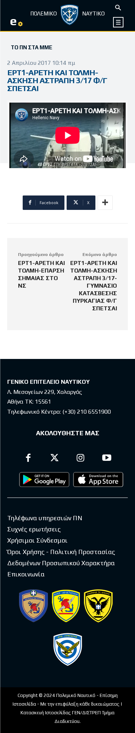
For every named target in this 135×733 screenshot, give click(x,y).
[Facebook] (28, 459)
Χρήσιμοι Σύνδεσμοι (37, 540)
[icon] (118, 22)
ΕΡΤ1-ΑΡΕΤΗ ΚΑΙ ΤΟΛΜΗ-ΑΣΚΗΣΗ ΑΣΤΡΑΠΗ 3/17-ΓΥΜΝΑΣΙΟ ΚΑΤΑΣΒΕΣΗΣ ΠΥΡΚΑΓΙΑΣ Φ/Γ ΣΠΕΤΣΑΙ (93, 286)
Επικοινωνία (26, 574)
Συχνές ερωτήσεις (34, 529)
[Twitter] (54, 459)
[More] (105, 202)
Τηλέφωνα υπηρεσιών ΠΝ (44, 518)
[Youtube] (106, 459)
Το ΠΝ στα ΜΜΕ (31, 47)
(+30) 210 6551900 (86, 411)
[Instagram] (80, 459)
